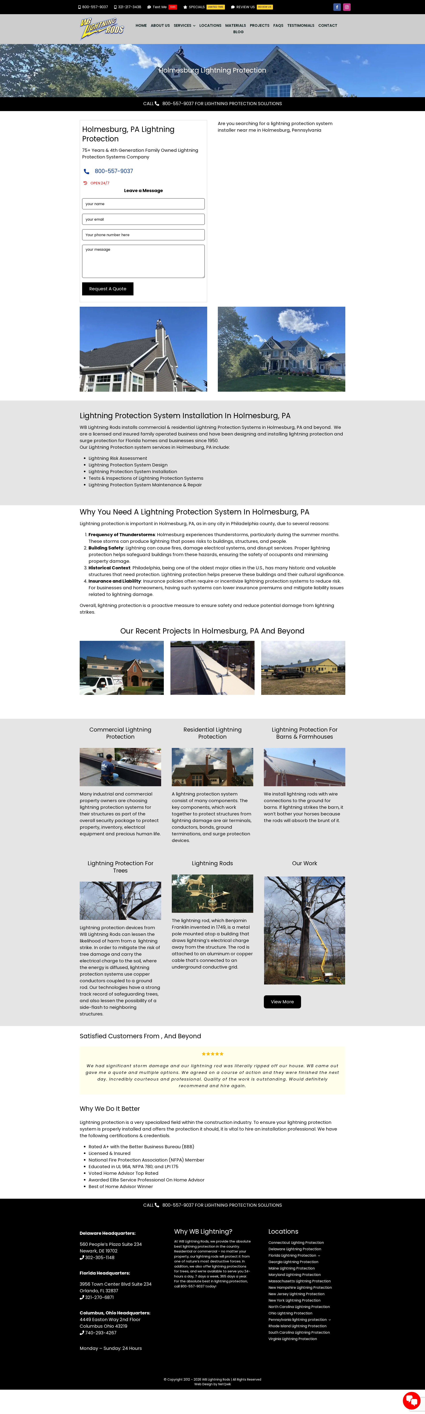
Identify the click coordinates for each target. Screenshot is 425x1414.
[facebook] (337, 7)
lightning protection (198, 794)
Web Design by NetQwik (212, 1382)
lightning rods (302, 794)
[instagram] (347, 7)
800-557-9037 (177, 103)
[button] (83, 668)
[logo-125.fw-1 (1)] (102, 20)
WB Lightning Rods (216, 1377)
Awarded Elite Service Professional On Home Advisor (147, 1178)
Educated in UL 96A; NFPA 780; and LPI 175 (133, 1164)
